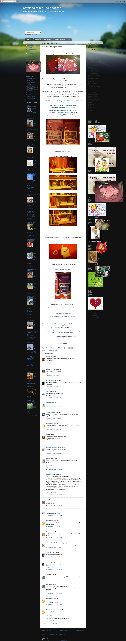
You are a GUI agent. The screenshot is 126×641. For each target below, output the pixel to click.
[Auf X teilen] (71, 348)
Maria (47, 562)
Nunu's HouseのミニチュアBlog (31, 212)
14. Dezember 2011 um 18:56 (54, 593)
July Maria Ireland (31, 88)
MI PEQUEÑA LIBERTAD (30, 297)
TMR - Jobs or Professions (34, 178)
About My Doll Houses (31, 131)
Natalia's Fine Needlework (53, 542)
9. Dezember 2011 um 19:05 (53, 397)
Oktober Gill (29, 80)
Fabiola (48, 391)
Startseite (29, 39)
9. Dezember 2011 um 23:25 (53, 453)
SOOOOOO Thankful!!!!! (30, 190)
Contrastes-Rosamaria (30, 251)
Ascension (49, 356)
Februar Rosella (30, 98)
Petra (72, 52)
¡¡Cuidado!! (29, 359)
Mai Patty (28, 92)
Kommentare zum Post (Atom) (56, 634)
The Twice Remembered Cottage (30, 187)
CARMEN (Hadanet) (51, 447)
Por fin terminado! (34, 274)
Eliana (47, 531)
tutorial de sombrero (34, 376)
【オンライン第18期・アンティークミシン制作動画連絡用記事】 (31, 216)
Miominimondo (31, 342)
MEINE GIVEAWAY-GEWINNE (43, 39)
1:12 (47, 350)
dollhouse (51, 350)
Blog (62, 325)
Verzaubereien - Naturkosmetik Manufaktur (31, 385)
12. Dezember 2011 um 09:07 (54, 547)
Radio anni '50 (34, 324)
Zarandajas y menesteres (30, 357)
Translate (37, 34)
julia (47, 434)
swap (56, 350)
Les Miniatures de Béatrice (31, 158)
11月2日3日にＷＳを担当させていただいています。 (31, 337)
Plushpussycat (50, 380)
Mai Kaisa (28, 94)
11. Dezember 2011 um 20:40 (54, 537)
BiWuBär (48, 458)
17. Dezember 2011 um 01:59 (54, 604)
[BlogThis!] (69, 348)
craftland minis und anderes (42, 8)
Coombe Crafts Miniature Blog (31, 401)
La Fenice (29, 282)
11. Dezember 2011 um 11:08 (54, 526)
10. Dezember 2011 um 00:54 (54, 469)
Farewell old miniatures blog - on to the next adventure (31, 313)
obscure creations (51, 609)
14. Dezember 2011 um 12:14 (54, 579)
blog (79, 331)
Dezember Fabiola (31, 78)
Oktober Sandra (30, 82)
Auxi (47, 511)
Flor (47, 584)
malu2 (47, 500)
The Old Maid (49, 369)
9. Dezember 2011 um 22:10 (53, 429)
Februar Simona (30, 96)
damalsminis (49, 474)
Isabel (47, 574)
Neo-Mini (29, 195)
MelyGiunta (49, 552)
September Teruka (31, 84)
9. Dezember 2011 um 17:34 (53, 375)
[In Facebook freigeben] (72, 348)
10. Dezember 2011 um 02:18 (54, 494)
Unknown (52, 348)
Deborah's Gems (31, 173)
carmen (48, 402)
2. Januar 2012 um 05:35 (52, 620)
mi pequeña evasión (30, 145)
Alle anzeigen (35, 415)
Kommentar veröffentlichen (51, 624)
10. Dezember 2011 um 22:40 (54, 506)
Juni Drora (29, 90)
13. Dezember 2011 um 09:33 (54, 569)
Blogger (97, 317)
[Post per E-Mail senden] (64, 348)
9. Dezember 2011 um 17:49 (53, 386)
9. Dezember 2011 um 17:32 (53, 364)
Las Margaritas (31, 364)
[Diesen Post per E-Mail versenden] (67, 348)
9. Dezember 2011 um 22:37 (53, 442)
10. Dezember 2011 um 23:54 (54, 515)
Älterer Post (80, 631)
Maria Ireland (49, 412)
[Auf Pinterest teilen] (74, 348)
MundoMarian (31, 239)
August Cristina (30, 86)
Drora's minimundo (30, 264)
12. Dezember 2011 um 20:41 (54, 556)
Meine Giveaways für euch (62, 39)
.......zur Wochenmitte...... (34, 123)
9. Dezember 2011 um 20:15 (53, 418)
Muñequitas (34, 148)
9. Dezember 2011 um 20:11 (53, 407)
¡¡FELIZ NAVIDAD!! (34, 301)
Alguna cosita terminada (34, 256)
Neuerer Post (46, 631)
